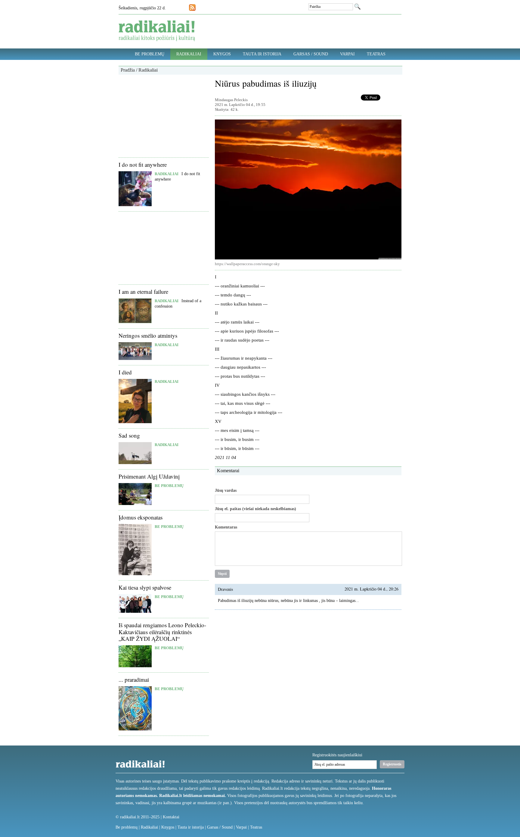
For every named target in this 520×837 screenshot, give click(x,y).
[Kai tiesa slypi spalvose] (135, 611)
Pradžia (128, 70)
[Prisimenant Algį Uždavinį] (135, 503)
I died (125, 372)
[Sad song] (135, 462)
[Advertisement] (164, 115)
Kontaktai (171, 817)
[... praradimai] (135, 729)
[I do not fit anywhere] (135, 205)
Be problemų (149, 54)
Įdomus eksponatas (140, 517)
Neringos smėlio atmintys (148, 335)
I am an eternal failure (143, 291)
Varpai (347, 54)
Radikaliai (188, 54)
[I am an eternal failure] (135, 322)
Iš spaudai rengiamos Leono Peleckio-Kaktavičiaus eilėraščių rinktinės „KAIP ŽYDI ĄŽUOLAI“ (162, 632)
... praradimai (134, 679)
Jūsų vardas (226, 490)
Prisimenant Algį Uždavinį (149, 476)
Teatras (376, 54)
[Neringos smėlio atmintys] (135, 358)
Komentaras (226, 527)
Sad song (129, 435)
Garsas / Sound (310, 54)
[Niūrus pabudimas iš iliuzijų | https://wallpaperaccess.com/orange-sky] (308, 189)
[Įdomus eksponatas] (135, 574)
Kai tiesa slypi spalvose (145, 587)
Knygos (222, 54)
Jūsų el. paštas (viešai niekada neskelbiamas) (255, 509)
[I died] (135, 422)
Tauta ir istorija (262, 54)
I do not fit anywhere (143, 164)
